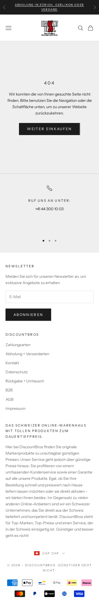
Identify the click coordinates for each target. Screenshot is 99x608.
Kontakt (12, 362)
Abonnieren (28, 314)
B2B (9, 390)
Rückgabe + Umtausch (25, 381)
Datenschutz (17, 371)
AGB (9, 399)
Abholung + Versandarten (27, 353)
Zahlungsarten (18, 344)
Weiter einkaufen (49, 129)
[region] (49, 208)
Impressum (16, 408)
